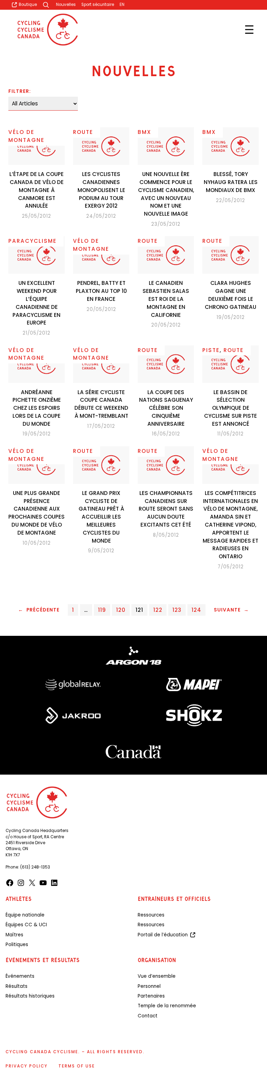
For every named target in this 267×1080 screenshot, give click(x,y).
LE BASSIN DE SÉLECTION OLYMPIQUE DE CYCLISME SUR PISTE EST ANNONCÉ (230, 408)
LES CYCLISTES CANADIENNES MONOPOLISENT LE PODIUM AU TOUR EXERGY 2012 (101, 189)
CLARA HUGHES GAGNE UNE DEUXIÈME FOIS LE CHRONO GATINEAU (230, 294)
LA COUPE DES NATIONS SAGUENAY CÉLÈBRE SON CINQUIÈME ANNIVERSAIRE (166, 408)
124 (196, 610)
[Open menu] (249, 30)
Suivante (231, 610)
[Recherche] (46, 4)
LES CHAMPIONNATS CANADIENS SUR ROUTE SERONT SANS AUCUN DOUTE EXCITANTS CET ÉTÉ (166, 508)
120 (121, 610)
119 (102, 610)
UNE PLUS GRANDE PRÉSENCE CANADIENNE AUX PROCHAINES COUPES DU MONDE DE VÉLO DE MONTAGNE (36, 512)
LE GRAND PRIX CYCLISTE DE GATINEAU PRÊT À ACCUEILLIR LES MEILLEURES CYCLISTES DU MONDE (101, 516)
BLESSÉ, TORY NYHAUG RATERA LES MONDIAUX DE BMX (231, 182)
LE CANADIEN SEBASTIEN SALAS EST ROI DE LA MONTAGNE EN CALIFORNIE (166, 298)
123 (176, 610)
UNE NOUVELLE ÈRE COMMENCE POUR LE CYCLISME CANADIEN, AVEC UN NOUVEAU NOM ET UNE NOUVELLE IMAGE (166, 193)
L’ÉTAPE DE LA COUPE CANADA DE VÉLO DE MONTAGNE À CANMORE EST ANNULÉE (36, 189)
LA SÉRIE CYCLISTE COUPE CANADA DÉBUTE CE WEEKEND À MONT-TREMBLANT (101, 404)
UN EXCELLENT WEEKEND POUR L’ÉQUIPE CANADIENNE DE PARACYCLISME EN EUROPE (36, 302)
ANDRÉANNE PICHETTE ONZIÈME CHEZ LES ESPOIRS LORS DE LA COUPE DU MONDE (37, 408)
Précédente (38, 610)
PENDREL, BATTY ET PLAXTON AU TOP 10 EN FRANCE (101, 291)
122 (157, 610)
